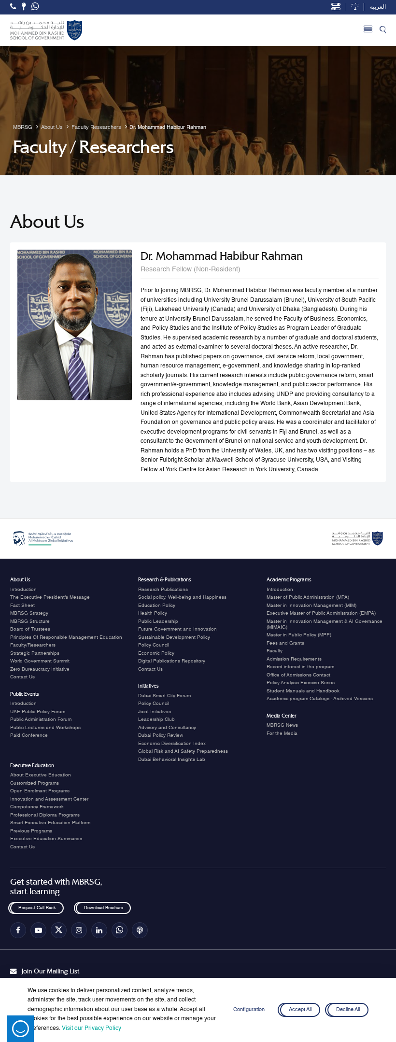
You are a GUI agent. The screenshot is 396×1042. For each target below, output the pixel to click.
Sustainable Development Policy (174, 637)
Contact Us (22, 677)
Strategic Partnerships (34, 653)
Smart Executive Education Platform (50, 822)
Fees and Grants (285, 643)
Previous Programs (31, 831)
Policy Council (153, 645)
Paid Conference (29, 735)
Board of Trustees (30, 629)
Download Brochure (103, 908)
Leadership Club (156, 719)
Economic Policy (156, 653)
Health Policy (152, 613)
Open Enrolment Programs (40, 791)
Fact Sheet (22, 605)
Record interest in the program (300, 666)
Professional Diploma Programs (45, 815)
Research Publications (163, 589)
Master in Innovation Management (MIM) (311, 605)
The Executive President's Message (50, 597)
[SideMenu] (368, 30)
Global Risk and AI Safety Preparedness (183, 751)
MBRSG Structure (30, 621)
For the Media (282, 733)
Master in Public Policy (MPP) (299, 635)
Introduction (23, 589)
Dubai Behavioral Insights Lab (171, 759)
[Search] (383, 30)
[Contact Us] (24, 7)
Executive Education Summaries (46, 838)
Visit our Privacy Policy (91, 1028)
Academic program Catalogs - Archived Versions (320, 698)
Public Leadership (158, 621)
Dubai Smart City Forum (164, 695)
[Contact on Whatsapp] (35, 7)
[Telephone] (13, 7)
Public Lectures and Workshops (45, 727)
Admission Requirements (294, 659)
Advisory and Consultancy (167, 727)
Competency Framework (37, 806)
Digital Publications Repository (171, 661)
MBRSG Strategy (29, 613)
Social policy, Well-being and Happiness (182, 597)
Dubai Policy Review (160, 735)
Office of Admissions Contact (298, 675)
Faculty (275, 650)
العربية (378, 7)
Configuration (249, 1009)
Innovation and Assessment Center (49, 799)
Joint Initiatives (154, 711)
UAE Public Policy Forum (37, 711)
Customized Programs (34, 783)
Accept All (300, 1009)
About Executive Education (40, 775)
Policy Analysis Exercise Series (301, 682)
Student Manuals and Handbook (303, 691)
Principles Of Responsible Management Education (66, 637)
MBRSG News (282, 725)
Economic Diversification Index (172, 743)
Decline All (348, 1009)
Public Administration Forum (40, 719)
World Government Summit (40, 661)
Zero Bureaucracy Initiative (40, 669)
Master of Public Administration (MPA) (308, 597)
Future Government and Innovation (177, 629)
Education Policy (156, 605)
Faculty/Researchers (33, 645)
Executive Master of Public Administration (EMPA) (321, 613)
